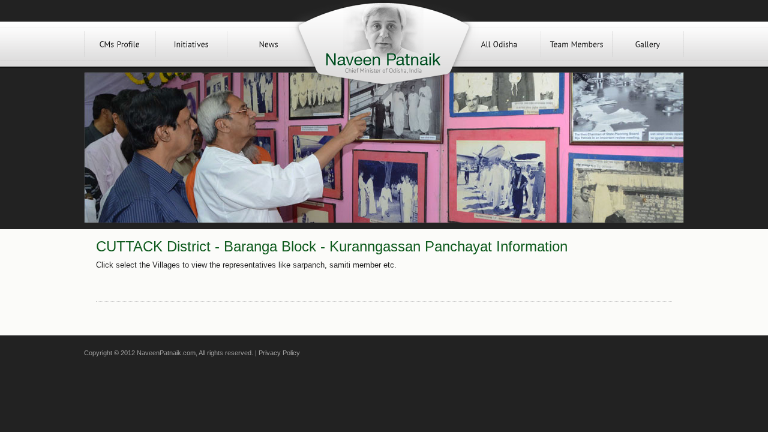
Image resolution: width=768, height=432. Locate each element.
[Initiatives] (191, 44)
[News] (268, 44)
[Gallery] (648, 44)
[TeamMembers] (576, 44)
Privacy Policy (279, 352)
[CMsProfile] (120, 44)
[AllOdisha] (499, 44)
